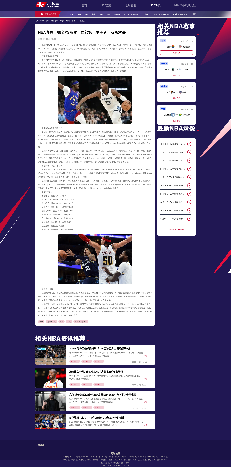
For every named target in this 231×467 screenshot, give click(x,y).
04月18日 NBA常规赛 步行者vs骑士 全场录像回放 (181, 202)
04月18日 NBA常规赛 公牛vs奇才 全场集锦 (178, 185)
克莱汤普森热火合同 (87, 407)
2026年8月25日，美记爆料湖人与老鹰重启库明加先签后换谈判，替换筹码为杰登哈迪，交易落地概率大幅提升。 (105, 377)
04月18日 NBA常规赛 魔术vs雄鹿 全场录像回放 (180, 218)
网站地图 (115, 453)
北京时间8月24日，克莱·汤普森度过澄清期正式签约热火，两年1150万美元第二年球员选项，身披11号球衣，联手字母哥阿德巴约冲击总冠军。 (106, 400)
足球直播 (130, 5)
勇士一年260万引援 (87, 361)
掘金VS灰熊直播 (81, 321)
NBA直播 (106, 5)
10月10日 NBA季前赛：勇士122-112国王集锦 (179, 144)
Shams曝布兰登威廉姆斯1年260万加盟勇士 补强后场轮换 (100, 348)
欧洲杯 (145, 14)
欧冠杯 (126, 14)
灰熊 (69, 321)
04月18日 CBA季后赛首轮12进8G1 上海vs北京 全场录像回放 (185, 177)
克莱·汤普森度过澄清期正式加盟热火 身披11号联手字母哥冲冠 (102, 394)
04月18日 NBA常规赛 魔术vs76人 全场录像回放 (180, 210)
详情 (146, 356)
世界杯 (154, 14)
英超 (94, 14)
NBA (71, 14)
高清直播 (176, 52)
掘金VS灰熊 (51, 321)
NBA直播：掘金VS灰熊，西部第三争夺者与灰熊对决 (66, 20)
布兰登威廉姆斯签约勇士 (75, 361)
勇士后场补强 (99, 361)
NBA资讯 (155, 5)
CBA (79, 14)
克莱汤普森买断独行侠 (99, 407)
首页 (84, 5)
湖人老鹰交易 (75, 384)
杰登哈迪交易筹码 (99, 384)
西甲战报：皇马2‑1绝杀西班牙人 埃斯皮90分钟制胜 (96, 417)
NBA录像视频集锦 (185, 5)
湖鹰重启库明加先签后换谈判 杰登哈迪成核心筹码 (96, 371)
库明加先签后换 (87, 384)
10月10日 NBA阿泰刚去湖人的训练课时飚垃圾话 (180, 152)
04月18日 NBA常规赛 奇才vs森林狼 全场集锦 (179, 193)
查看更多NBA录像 (176, 229)
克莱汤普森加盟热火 (75, 407)
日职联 (136, 14)
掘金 (61, 321)
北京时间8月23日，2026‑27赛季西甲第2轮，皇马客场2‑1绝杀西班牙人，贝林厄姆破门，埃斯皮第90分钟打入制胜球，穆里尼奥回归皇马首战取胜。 (106, 423)
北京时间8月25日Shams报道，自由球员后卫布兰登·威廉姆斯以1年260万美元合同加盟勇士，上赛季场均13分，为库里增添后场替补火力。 (106, 354)
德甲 (109, 14)
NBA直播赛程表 (178, 14)
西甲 (86, 14)
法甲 (101, 14)
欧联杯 (117, 14)
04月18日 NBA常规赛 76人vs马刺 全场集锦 (178, 169)
